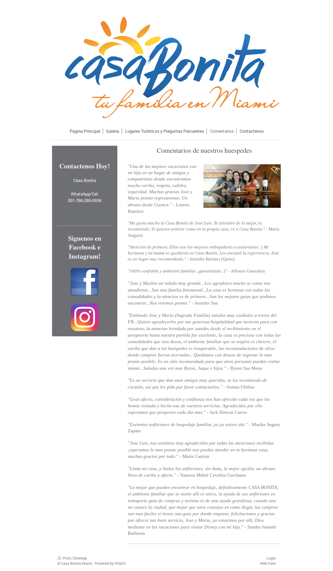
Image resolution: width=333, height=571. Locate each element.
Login (271, 558)
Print (67, 558)
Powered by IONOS (110, 563)
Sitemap (80, 558)
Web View (268, 563)
